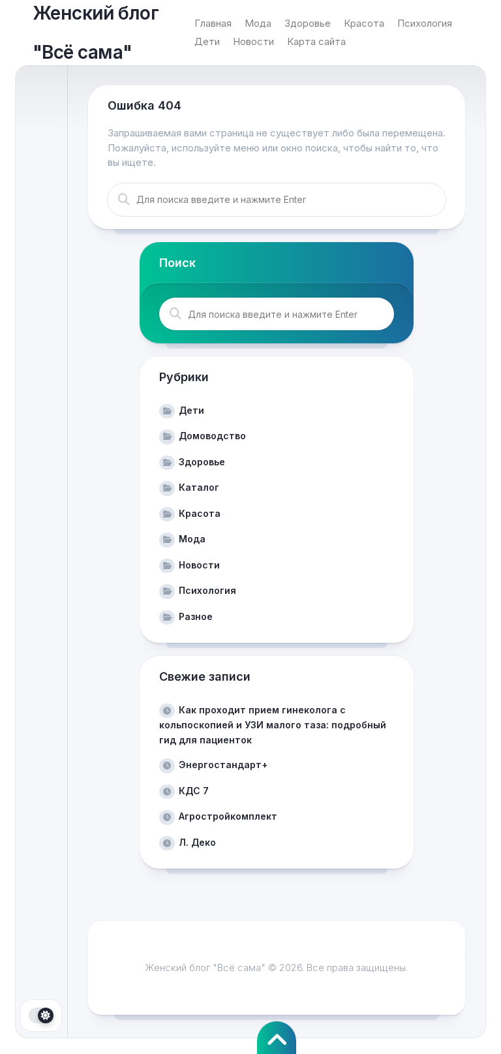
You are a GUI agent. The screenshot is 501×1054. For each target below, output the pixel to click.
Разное (196, 616)
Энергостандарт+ (223, 764)
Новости (253, 41)
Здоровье (307, 23)
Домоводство (212, 435)
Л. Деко (197, 842)
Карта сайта (316, 41)
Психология (424, 23)
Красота (364, 23)
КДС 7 (194, 790)
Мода (258, 23)
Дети (207, 41)
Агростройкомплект (228, 816)
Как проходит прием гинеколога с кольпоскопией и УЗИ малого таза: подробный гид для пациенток (272, 724)
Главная (213, 23)
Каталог (199, 487)
